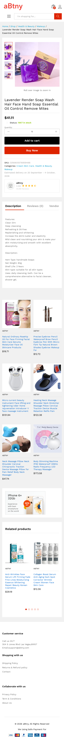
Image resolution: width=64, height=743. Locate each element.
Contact (6, 671)
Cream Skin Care (25, 166)
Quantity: (8, 127)
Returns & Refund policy (14, 667)
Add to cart (32, 140)
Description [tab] (13, 206)
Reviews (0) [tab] (35, 206)
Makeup (8, 169)
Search (58, 16)
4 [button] (35, 609)
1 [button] (26, 609)
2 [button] (29, 609)
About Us (7, 703)
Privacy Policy (9, 694)
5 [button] (38, 609)
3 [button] (32, 609)
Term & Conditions (11, 699)
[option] (18, 569)
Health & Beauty (43, 166)
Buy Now (32, 150)
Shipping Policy (10, 663)
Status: (13, 122)
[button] (12, 326)
